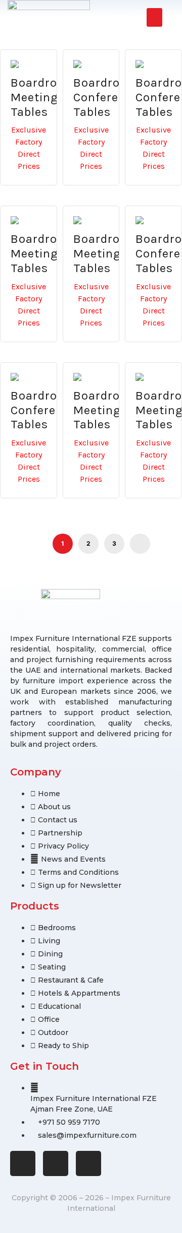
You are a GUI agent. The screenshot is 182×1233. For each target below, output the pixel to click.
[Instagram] (55, 1163)
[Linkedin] (88, 1163)
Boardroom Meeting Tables (43, 97)
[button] (155, 17)
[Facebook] (22, 1163)
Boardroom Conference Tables (106, 97)
